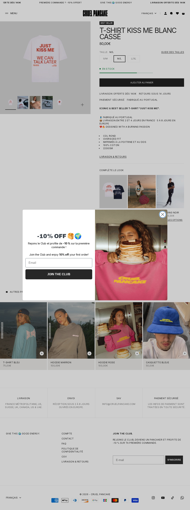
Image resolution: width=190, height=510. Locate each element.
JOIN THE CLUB (58, 274)
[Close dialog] (162, 214)
